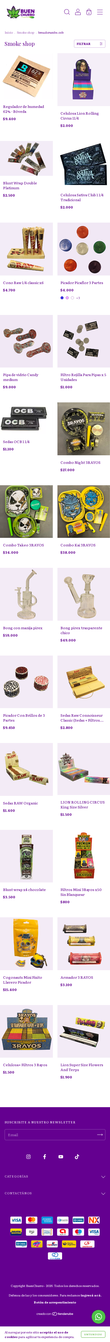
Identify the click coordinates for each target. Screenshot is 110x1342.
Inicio (9, 32)
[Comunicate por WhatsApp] (98, 1317)
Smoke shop (25, 32)
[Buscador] (67, 13)
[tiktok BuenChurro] (77, 1156)
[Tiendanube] (55, 1314)
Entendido (93, 1334)
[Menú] (100, 13)
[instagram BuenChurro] (29, 1156)
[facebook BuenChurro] (45, 1156)
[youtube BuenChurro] (61, 1156)
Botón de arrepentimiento (55, 1302)
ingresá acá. (91, 1295)
